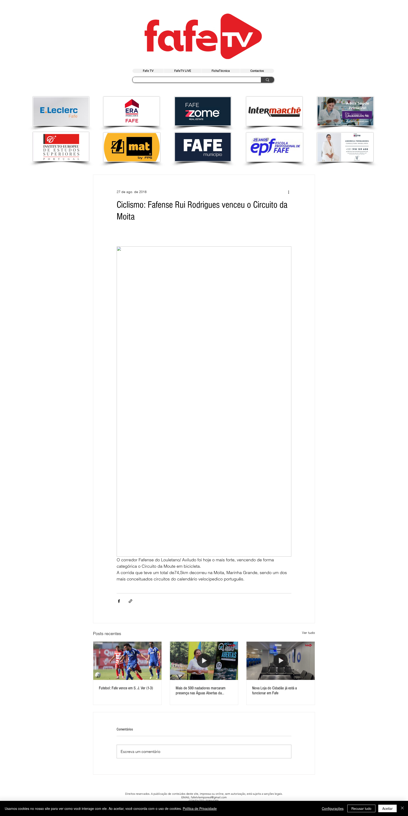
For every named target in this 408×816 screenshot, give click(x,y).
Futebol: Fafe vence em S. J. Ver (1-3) (126, 688)
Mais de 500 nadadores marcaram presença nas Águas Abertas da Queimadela (200, 691)
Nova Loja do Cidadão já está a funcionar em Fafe (274, 691)
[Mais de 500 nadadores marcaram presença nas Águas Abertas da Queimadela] (204, 661)
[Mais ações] (288, 192)
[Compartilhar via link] (130, 601)
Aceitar (387, 808)
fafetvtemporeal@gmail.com (209, 797)
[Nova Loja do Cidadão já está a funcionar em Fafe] (280, 661)
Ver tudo (308, 633)
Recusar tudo (361, 808)
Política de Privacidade (200, 808)
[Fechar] (402, 808)
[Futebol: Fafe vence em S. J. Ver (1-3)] (127, 661)
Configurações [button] (333, 808)
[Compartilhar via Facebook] (119, 601)
